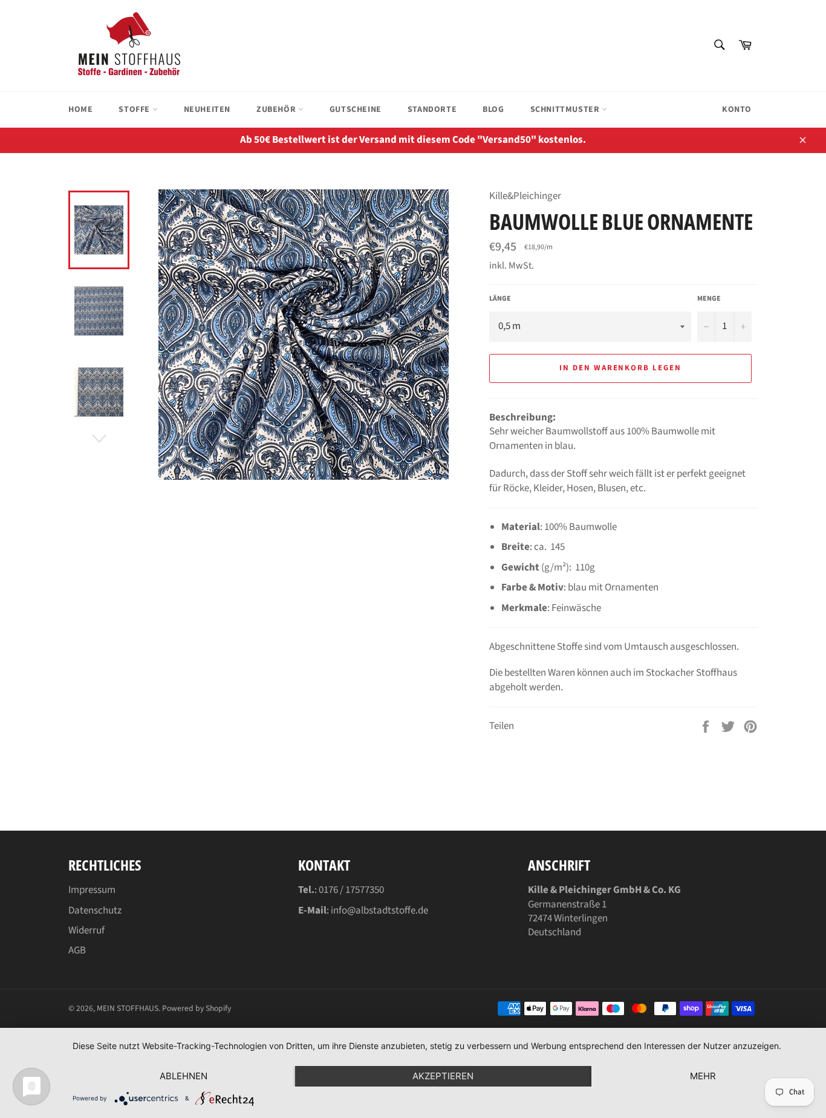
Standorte (432, 109)
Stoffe (135, 109)
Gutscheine (356, 109)
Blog (493, 109)
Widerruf (86, 930)
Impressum (91, 890)
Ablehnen (183, 1076)
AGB (77, 950)
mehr (703, 1076)
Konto (737, 109)
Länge (500, 299)
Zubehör (277, 109)
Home (80, 109)
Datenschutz (95, 910)
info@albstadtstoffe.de (379, 910)
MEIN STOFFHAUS (127, 1008)
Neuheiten (207, 109)
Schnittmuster (566, 109)
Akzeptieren (442, 1076)
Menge (709, 299)
